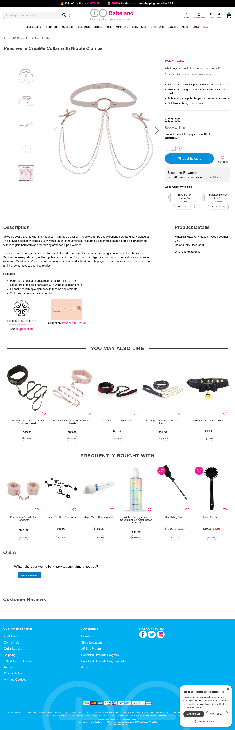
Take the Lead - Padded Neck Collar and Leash (27, 422)
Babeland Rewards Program (100, 655)
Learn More (213, 177)
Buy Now (27, 438)
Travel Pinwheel (211, 517)
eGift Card (11, 636)
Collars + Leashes (41, 38)
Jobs (84, 667)
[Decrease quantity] (167, 148)
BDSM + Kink (20, 38)
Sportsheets (26, 329)
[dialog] (206, 706)
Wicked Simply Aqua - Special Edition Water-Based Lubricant (136, 520)
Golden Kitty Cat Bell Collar (208, 420)
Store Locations (92, 642)
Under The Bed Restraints (61, 517)
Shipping (10, 655)
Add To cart (191, 158)
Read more (195, 707)
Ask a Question (173, 74)
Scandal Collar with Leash (117, 420)
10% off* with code (79, 3)
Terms (8, 667)
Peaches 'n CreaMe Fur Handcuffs (23, 519)
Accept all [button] (194, 714)
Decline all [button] (217, 714)
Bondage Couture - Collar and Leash (162, 422)
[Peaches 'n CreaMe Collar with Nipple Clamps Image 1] (106, 130)
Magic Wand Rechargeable (99, 517)
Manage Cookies (15, 679)
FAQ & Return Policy (17, 661)
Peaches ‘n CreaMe (74, 323)
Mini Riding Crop (174, 517)
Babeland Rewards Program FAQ (103, 661)
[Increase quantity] (179, 148)
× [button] (227, 689)
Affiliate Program (92, 648)
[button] (157, 130)
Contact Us (11, 642)
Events (85, 636)
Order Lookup (13, 648)
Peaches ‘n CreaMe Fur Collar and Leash (72, 422)
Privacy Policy (13, 673)
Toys (6, 38)
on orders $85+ (141, 3)
